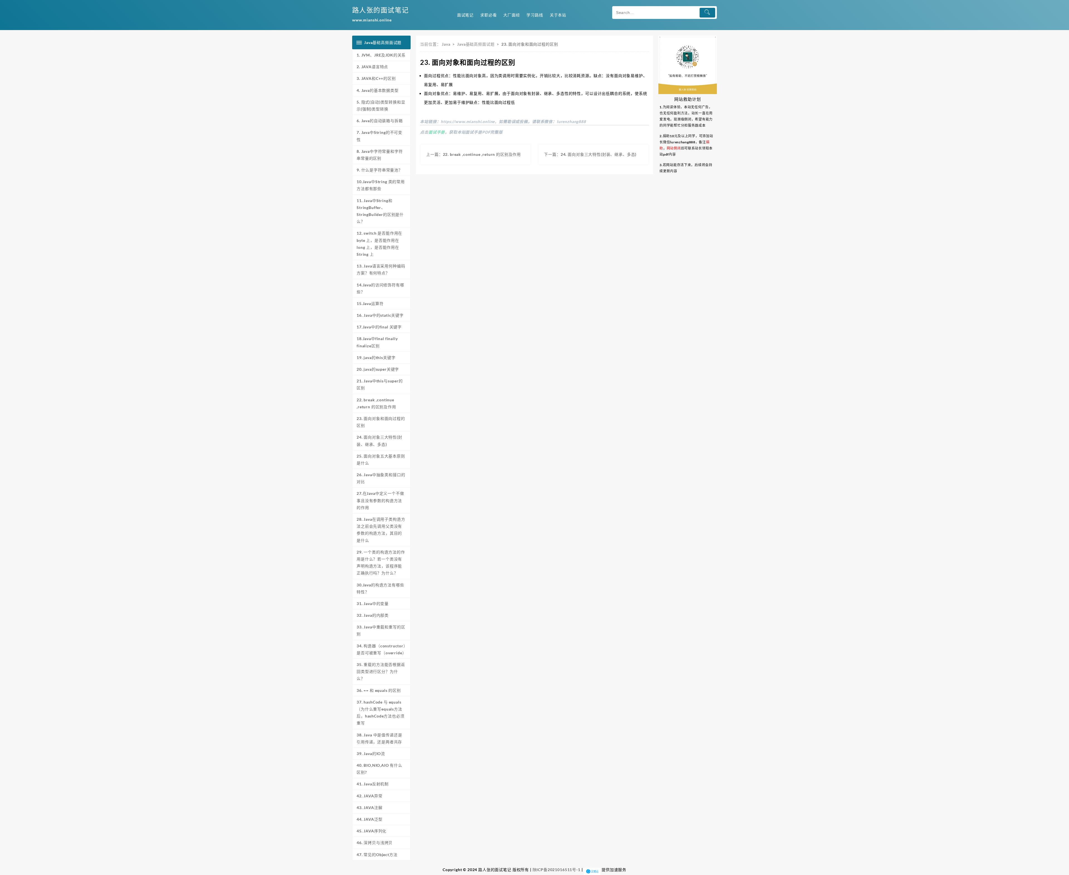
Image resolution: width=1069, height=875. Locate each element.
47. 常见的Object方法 (377, 854)
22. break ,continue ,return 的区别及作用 (376, 403)
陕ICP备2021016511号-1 (556, 869)
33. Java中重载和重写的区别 (381, 630)
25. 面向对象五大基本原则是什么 (381, 459)
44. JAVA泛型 (369, 819)
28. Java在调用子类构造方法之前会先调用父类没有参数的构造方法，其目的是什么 (381, 530)
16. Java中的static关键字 (380, 315)
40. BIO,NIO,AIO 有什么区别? (379, 769)
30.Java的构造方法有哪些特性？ (380, 588)
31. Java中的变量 (373, 603)
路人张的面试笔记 (380, 10)
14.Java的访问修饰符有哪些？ (380, 288)
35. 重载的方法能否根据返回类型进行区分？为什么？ (381, 671)
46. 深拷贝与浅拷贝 (377, 842)
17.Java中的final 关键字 (379, 327)
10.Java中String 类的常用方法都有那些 (381, 185)
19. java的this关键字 (376, 357)
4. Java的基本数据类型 (378, 90)
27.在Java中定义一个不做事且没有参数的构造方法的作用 (380, 500)
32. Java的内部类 (373, 615)
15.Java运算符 (370, 303)
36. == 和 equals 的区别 (379, 690)
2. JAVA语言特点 (372, 66)
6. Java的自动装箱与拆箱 (380, 120)
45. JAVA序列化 (371, 831)
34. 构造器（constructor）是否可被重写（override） (381, 649)
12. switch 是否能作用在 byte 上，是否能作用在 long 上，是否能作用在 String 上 (379, 244)
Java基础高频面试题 (475, 44)
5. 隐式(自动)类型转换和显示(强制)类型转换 (381, 105)
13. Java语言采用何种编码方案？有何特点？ (381, 269)
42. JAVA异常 (369, 795)
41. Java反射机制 (373, 783)
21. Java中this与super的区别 (380, 384)
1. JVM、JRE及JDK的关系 (381, 55)
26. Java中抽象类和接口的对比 (381, 478)
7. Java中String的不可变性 (379, 136)
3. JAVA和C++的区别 (376, 78)
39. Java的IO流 (371, 753)
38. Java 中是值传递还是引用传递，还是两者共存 (379, 738)
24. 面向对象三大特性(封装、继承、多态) (379, 440)
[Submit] (707, 13)
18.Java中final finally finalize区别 (377, 342)
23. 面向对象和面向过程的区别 (381, 422)
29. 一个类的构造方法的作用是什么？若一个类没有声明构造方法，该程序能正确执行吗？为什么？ (381, 563)
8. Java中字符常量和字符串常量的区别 (380, 155)
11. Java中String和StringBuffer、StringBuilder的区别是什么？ (380, 211)
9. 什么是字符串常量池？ (380, 170)
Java (446, 44)
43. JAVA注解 (369, 807)
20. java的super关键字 (378, 369)
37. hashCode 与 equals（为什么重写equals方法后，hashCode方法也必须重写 (380, 713)
